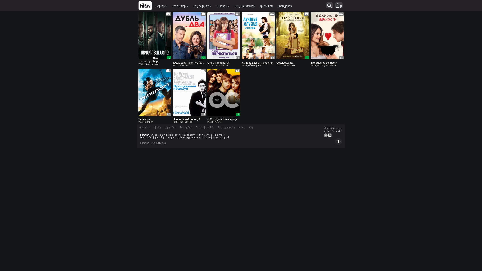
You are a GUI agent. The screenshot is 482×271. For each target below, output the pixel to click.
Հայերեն (221, 6)
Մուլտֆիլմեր (201, 6)
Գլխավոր (144, 127)
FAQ (251, 127)
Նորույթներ (284, 6)
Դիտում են (266, 6)
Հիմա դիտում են (205, 127)
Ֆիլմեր (160, 6)
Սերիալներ (179, 6)
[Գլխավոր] (145, 5)
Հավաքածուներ (244, 6)
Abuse (242, 127)
